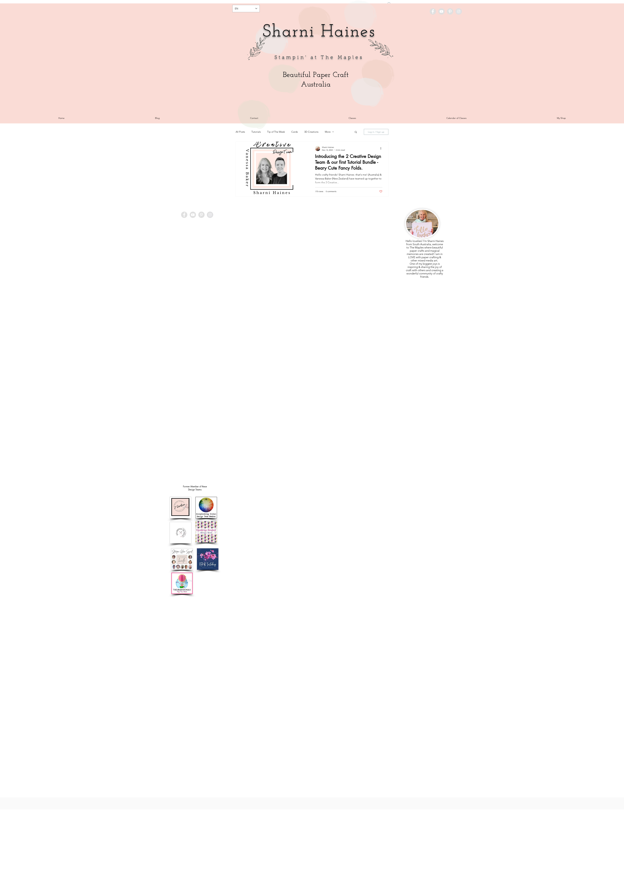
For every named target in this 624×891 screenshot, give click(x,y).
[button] (367, 404)
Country (319, 442)
